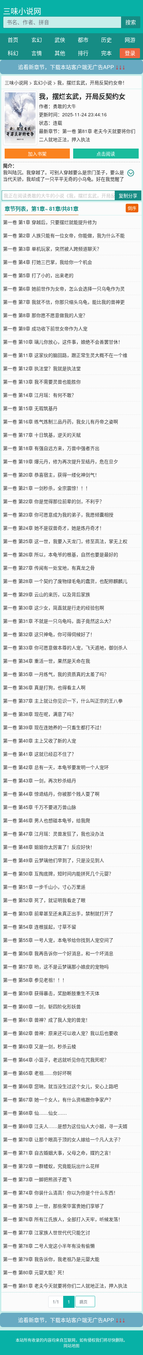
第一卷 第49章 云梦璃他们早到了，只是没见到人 (53, 860)
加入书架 (37, 153)
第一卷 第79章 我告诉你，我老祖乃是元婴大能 (51, 1259)
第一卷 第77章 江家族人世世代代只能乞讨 (46, 1232)
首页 (13, 40)
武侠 (60, 40)
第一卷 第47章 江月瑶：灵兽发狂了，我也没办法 (53, 833)
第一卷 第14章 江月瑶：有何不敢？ (39, 395)
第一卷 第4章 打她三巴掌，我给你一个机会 (47, 262)
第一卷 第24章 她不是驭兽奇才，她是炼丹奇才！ (53, 527)
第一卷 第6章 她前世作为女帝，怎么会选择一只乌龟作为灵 (64, 288)
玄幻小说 (42, 82)
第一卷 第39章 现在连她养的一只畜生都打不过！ (53, 727)
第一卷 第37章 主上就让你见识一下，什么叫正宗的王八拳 (63, 700)
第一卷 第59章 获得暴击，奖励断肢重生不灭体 (51, 993)
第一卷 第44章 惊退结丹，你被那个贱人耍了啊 (51, 793)
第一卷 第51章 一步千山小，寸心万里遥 (44, 886)
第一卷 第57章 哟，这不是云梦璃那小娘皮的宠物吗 (56, 966)
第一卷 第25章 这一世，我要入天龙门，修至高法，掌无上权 (65, 541)
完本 (106, 53)
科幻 (13, 53)
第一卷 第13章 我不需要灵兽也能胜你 (42, 381)
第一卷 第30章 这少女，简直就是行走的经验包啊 (53, 607)
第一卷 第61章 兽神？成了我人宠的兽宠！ (46, 1019)
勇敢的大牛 (64, 106)
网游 (130, 40)
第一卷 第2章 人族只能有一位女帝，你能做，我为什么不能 (64, 235)
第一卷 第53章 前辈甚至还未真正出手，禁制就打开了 (58, 913)
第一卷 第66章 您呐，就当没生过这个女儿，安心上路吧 (60, 1086)
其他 (60, 53)
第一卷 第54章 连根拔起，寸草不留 (39, 926)
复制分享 (128, 195)
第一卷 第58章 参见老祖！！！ (35, 979)
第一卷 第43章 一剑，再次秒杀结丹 (39, 780)
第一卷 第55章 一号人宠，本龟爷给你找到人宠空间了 (58, 940)
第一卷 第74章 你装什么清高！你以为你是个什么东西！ (60, 1192)
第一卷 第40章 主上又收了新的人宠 (39, 740)
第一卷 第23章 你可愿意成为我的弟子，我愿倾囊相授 (58, 514)
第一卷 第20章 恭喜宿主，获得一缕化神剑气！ (51, 474)
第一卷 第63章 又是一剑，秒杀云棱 (39, 1046)
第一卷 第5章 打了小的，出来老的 (38, 275)
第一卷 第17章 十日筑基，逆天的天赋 (42, 434)
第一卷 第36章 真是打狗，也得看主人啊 (44, 687)
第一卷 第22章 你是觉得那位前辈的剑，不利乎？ (53, 501)
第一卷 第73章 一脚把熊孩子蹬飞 (37, 1179)
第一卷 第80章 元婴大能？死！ (35, 1272)
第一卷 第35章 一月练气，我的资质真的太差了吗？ (56, 674)
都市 (83, 40)
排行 (83, 53)
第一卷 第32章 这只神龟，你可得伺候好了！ (49, 634)
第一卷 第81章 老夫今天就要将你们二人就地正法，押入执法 (65, 1285)
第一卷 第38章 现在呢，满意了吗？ (39, 714)
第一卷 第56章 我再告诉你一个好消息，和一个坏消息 (58, 953)
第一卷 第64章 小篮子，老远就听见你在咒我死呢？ (56, 1059)
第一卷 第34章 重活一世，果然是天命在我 (46, 660)
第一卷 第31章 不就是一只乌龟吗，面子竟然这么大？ (58, 621)
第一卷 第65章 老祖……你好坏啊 (37, 1073)
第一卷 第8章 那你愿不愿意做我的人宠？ (45, 315)
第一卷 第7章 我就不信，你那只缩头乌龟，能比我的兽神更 (64, 301)
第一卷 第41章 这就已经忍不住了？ (39, 753)
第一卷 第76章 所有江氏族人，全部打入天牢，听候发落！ (63, 1219)
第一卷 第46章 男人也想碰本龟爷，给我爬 (46, 820)
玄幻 (36, 40)
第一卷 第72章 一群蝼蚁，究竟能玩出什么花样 (51, 1166)
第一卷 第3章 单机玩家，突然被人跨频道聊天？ (52, 248)
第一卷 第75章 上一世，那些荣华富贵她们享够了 (53, 1205)
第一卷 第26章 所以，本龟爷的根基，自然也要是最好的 (60, 554)
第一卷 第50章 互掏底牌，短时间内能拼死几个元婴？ (58, 873)
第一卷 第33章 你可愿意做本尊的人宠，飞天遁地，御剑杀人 (65, 647)
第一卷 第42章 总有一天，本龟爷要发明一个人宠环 (56, 767)
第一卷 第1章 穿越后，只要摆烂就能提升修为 (50, 222)
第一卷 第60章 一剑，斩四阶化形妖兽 (42, 1006)
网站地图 (71, 1345)
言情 (36, 53)
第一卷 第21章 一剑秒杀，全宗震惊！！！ (46, 488)
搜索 (130, 22)
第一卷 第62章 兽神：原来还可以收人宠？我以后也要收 (60, 1033)
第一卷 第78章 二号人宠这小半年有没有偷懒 (49, 1245)
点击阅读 (105, 153)
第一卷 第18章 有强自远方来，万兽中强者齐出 (51, 448)
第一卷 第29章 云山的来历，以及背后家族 (46, 594)
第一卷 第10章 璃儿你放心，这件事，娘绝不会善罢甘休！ (63, 341)
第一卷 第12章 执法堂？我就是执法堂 (42, 368)
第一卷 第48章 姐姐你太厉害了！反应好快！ (49, 847)
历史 (106, 40)
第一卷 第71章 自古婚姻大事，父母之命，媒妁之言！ (58, 1152)
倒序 (132, 208)
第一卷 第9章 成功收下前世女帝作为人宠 (45, 328)
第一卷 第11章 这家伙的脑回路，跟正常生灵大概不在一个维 (65, 355)
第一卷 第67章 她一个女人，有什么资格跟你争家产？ (58, 1099)
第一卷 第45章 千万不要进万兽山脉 (39, 807)
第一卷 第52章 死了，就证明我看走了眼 (44, 900)
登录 (130, 53)
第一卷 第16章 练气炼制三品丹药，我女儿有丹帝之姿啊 (60, 421)
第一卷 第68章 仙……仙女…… (35, 1112)
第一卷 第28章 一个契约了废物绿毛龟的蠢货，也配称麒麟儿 (65, 581)
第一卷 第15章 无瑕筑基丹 (30, 408)
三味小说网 (22, 10)
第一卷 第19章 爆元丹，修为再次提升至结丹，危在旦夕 (60, 461)
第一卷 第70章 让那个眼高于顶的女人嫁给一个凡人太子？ (63, 1139)
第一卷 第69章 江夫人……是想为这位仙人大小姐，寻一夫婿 (65, 1126)
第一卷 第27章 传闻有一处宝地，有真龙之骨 (49, 567)
